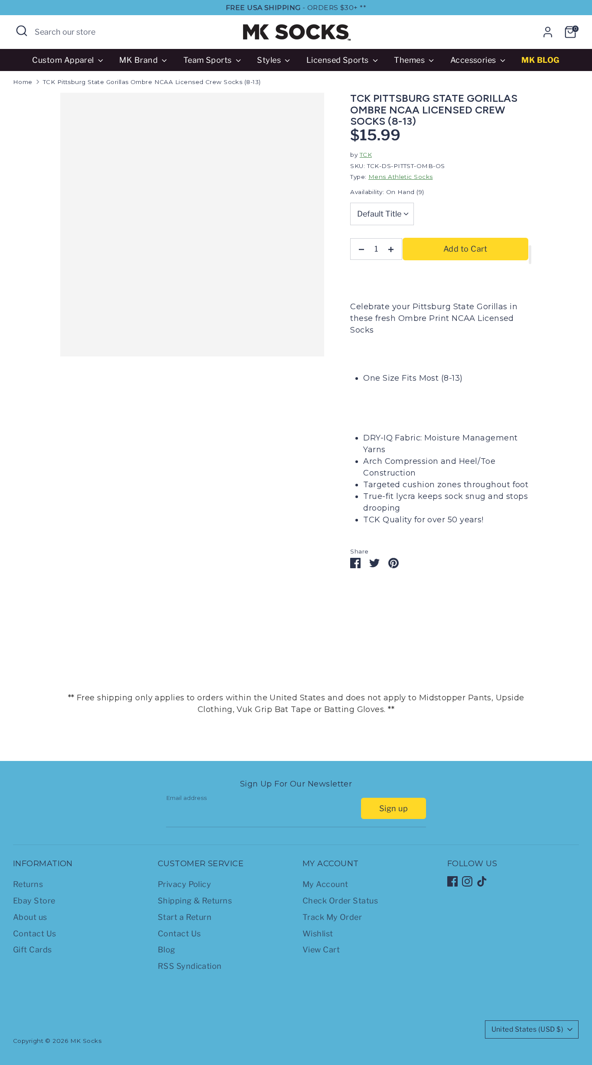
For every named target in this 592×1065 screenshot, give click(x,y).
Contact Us (34, 933)
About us (30, 917)
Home (23, 81)
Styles (270, 60)
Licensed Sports (338, 60)
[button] (530, 254)
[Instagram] (467, 881)
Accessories (474, 60)
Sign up (393, 808)
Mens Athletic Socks (400, 176)
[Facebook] (452, 881)
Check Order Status (340, 900)
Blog (167, 949)
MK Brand (139, 60)
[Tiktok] (482, 881)
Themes (410, 60)
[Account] (547, 32)
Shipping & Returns (195, 900)
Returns (28, 884)
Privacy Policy (184, 884)
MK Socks (86, 1040)
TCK (366, 154)
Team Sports (208, 60)
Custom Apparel (64, 60)
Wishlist (318, 933)
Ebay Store (34, 900)
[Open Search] (21, 30)
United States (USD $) (527, 1029)
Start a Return (184, 917)
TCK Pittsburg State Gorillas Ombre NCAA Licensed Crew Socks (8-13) (152, 81)
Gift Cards (32, 949)
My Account (325, 884)
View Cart (321, 949)
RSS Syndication (190, 966)
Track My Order (332, 917)
